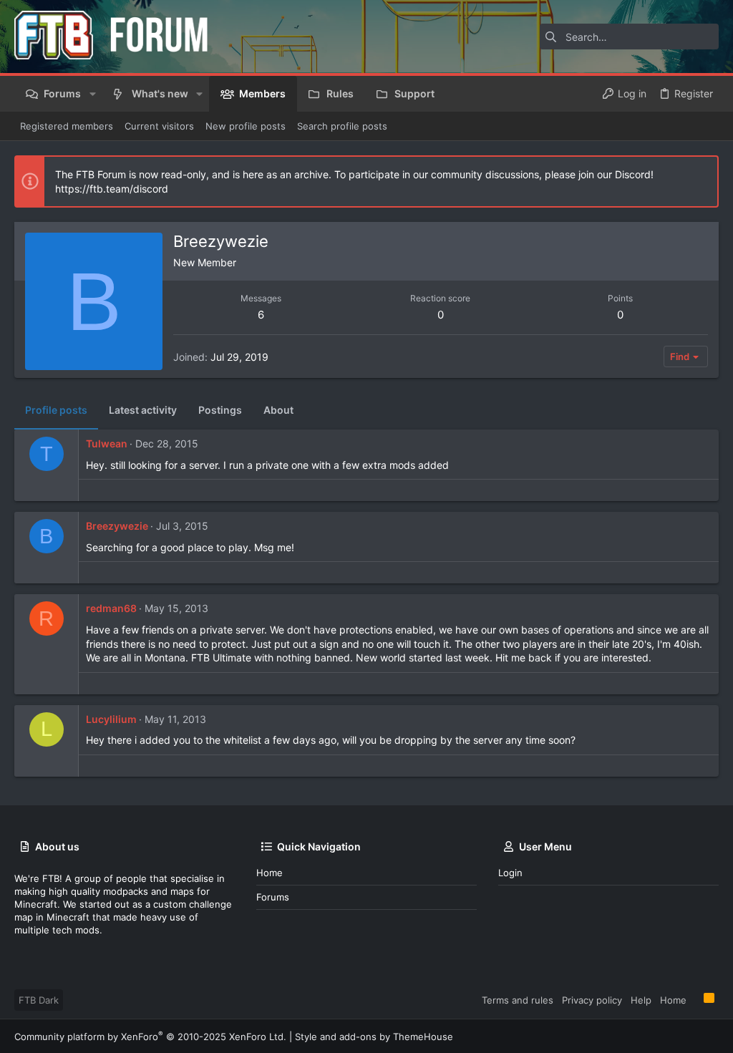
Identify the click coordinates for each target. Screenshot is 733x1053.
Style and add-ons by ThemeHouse (374, 1036)
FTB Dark (39, 1000)
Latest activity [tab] (143, 410)
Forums (272, 897)
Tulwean (106, 443)
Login (510, 872)
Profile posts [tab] (56, 410)
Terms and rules (517, 1000)
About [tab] (278, 410)
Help (641, 1000)
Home (269, 872)
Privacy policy (592, 1000)
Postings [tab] (220, 410)
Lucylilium (111, 719)
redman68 (111, 608)
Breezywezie (117, 526)
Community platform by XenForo (150, 1036)
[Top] (695, 999)
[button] (92, 93)
